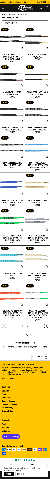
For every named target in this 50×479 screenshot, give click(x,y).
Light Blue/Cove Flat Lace (12, 264)
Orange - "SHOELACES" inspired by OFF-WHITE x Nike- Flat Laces (12, 303)
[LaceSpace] (25, 8)
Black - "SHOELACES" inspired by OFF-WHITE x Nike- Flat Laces (12, 45)
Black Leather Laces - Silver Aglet (12, 82)
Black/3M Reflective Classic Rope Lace (12, 154)
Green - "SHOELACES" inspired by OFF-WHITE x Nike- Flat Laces (12, 226)
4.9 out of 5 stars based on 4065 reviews (25, 465)
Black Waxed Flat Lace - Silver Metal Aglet (12, 117)
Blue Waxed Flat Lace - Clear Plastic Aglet (12, 190)
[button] (41, 8)
